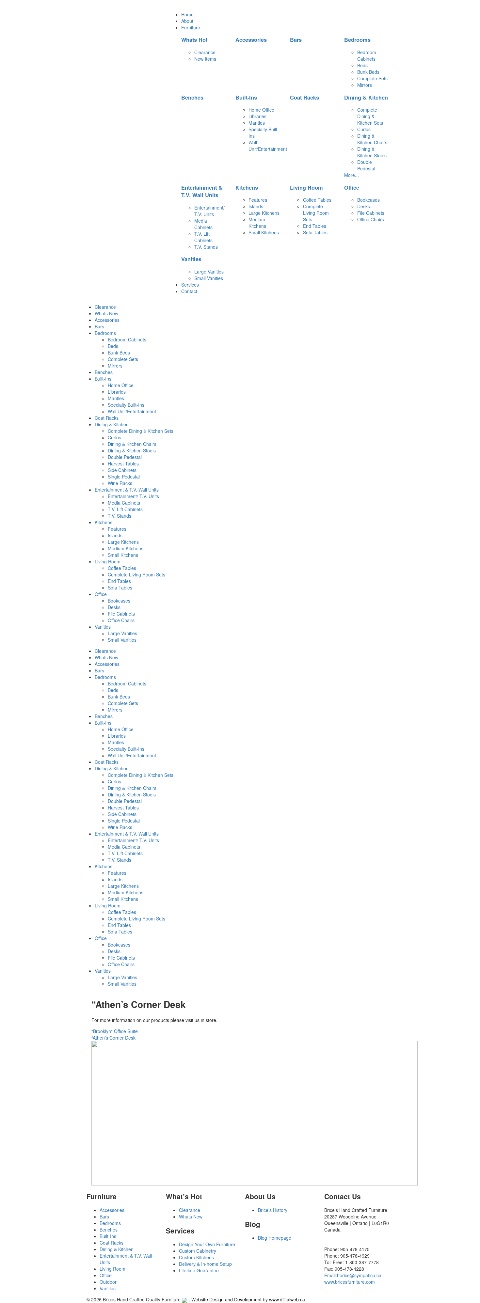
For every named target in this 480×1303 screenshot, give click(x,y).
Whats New (106, 313)
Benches (192, 97)
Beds (362, 65)
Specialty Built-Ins (126, 404)
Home (187, 14)
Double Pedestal (366, 165)
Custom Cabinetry (197, 1251)
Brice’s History (272, 1210)
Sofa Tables (315, 232)
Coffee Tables (317, 199)
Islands (255, 206)
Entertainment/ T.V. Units (209, 210)
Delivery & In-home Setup (205, 1264)
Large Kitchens (264, 213)
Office (351, 187)
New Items (205, 58)
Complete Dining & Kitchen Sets (370, 116)
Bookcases (368, 199)
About (187, 21)
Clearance (205, 52)
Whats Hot (194, 39)
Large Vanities (209, 271)
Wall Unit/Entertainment (267, 145)
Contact (189, 291)
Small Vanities (208, 278)
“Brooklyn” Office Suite (114, 1031)
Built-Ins (246, 97)
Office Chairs (370, 219)
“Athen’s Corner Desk (113, 1037)
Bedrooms (357, 39)
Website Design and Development (226, 1299)
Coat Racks (304, 97)
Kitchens (246, 187)
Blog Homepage (274, 1237)
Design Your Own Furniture (207, 1244)
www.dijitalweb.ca (287, 1299)
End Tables (314, 226)
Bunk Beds (368, 72)
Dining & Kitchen (366, 97)
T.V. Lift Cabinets (203, 236)
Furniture (190, 27)
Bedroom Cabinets (366, 55)
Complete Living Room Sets (316, 213)
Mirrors (364, 85)
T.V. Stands (206, 246)
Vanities (191, 259)
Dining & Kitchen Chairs (372, 139)
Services (190, 284)
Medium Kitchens (257, 222)
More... (351, 175)
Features (257, 199)
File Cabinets (370, 213)
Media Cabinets (203, 223)
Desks (363, 206)
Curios (364, 129)
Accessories (251, 39)
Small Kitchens (263, 232)
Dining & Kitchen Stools (372, 152)
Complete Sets (372, 78)
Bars (296, 39)
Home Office (261, 109)
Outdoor (108, 1282)
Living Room (306, 187)
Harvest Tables (123, 463)
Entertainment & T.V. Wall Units (201, 191)
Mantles (256, 122)
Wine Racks (120, 483)
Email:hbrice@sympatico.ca (352, 1275)
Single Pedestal (124, 476)
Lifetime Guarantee (199, 1270)
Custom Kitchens (196, 1257)
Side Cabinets (122, 470)
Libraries (257, 116)
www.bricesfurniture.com (349, 1282)
